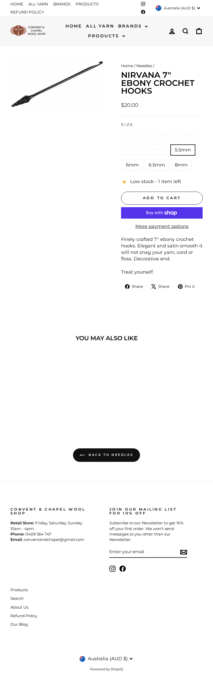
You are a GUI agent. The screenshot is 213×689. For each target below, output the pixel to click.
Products (104, 35)
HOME (16, 4)
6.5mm (157, 165)
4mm (187, 134)
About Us (19, 607)
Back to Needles (110, 455)
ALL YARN (38, 4)
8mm (181, 165)
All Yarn (100, 26)
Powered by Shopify (106, 669)
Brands (131, 26)
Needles (144, 65)
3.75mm (161, 134)
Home (73, 26)
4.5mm (134, 150)
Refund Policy (23, 615)
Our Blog (19, 624)
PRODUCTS (87, 4)
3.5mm (134, 134)
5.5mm (183, 150)
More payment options (162, 226)
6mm (132, 165)
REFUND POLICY (27, 12)
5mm (158, 150)
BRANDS (61, 4)
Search (17, 598)
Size (127, 124)
